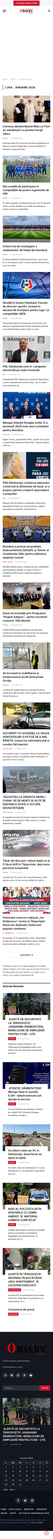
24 (20, 1480)
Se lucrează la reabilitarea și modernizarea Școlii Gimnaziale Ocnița (23, 677)
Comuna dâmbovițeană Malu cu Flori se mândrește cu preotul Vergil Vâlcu (26, 130)
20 (40, 1476)
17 (20, 1476)
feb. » (12, 1489)
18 (27, 1476)
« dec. (5, 1489)
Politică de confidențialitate (34, 1513)
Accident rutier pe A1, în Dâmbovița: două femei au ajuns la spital (25, 1154)
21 (47, 1476)
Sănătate (29, 1509)
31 (20, 1484)
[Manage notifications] (46, 1533)
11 (27, 1471)
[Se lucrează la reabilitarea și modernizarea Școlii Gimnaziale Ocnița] (26, 655)
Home (3, 1509)
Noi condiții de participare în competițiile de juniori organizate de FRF (26, 190)
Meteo (4, 1513)
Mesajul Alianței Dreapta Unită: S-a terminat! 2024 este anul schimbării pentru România (26, 426)
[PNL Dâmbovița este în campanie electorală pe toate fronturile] (26, 349)
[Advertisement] (26, 47)
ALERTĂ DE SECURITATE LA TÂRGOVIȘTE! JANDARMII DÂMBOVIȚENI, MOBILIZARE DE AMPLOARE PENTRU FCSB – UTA (26, 1027)
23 (13, 1480)
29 (6, 1484)
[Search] (48, 11)
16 (13, 1476)
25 (27, 1480)
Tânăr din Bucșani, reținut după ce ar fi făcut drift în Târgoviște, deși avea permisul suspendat (26, 864)
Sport (13, 1513)
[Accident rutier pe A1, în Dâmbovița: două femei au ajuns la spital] (26, 1137)
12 (33, 1471)
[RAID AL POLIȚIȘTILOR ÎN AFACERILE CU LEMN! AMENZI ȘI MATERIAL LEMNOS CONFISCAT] (26, 1196)
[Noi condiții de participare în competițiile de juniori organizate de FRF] (26, 169)
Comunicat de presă (21, 1309)
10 (20, 1471)
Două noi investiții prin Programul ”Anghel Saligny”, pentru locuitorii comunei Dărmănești (25, 617)
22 (6, 1480)
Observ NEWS (37, 1522)
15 (6, 1476)
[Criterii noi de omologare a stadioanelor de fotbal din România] (26, 229)
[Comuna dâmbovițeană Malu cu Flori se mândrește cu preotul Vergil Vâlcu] (26, 109)
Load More (25, 955)
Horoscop (41, 1509)
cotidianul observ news (26, 3)
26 (33, 1480)
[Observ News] (26, 11)
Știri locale (15, 1509)
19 (33, 1476)
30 (13, 1484)
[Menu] (4, 11)
